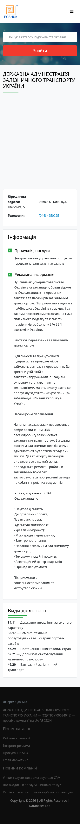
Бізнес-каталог (17, 728)
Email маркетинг (15, 760)
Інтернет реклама (16, 745)
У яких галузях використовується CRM (32, 777)
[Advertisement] (40, 145)
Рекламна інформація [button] (34, 274)
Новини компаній (20, 768)
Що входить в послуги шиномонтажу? (32, 785)
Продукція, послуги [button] (32, 250)
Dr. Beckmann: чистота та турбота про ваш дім (38, 792)
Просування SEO (15, 753)
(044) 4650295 (49, 215)
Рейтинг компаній (16, 738)
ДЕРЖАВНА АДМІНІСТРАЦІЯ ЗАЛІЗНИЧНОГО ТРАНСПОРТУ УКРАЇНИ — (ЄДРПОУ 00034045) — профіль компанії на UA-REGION (39, 715)
